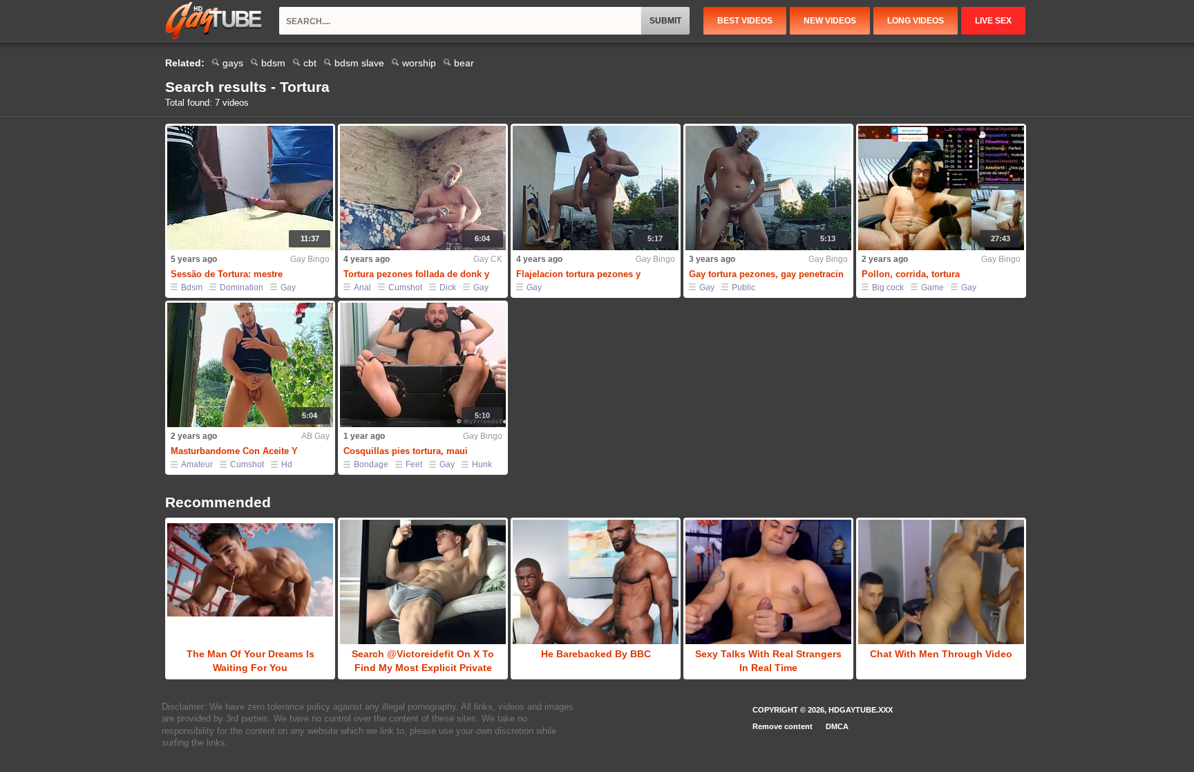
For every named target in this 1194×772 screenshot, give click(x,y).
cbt (309, 62)
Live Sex (993, 21)
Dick (447, 287)
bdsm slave (359, 62)
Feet (414, 464)
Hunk (482, 464)
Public (743, 287)
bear (464, 62)
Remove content (782, 726)
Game (932, 287)
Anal (362, 287)
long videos (915, 21)
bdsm (273, 62)
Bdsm (191, 287)
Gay (288, 287)
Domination (241, 287)
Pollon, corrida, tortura (911, 274)
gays (232, 62)
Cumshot (405, 287)
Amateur (197, 464)
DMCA (837, 726)
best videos (745, 21)
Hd (286, 464)
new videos (830, 21)
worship (419, 62)
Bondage (371, 464)
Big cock (888, 287)
